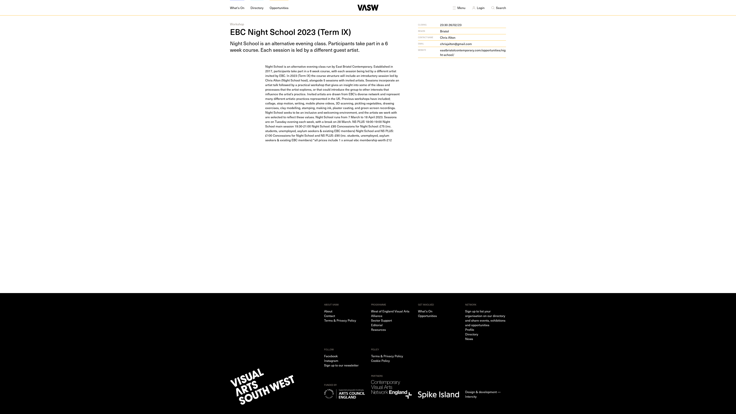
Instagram (331, 360)
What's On (425, 311)
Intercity (471, 396)
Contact (329, 315)
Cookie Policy (380, 360)
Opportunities (427, 315)
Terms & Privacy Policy (340, 320)
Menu (461, 7)
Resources (378, 329)
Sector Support (381, 320)
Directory (471, 334)
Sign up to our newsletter (341, 365)
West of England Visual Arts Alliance (390, 313)
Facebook (331, 356)
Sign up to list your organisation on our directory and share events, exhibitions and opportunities (485, 318)
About (328, 311)
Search (501, 7)
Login (481, 7)
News (469, 338)
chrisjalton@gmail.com (456, 43)
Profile (469, 329)
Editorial (377, 325)
